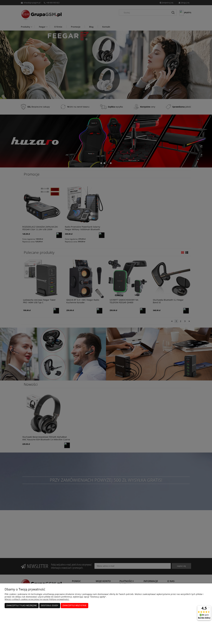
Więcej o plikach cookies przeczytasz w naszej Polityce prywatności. (37, 599)
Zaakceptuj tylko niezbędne (21, 605)
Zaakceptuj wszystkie (74, 605)
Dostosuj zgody (49, 605)
